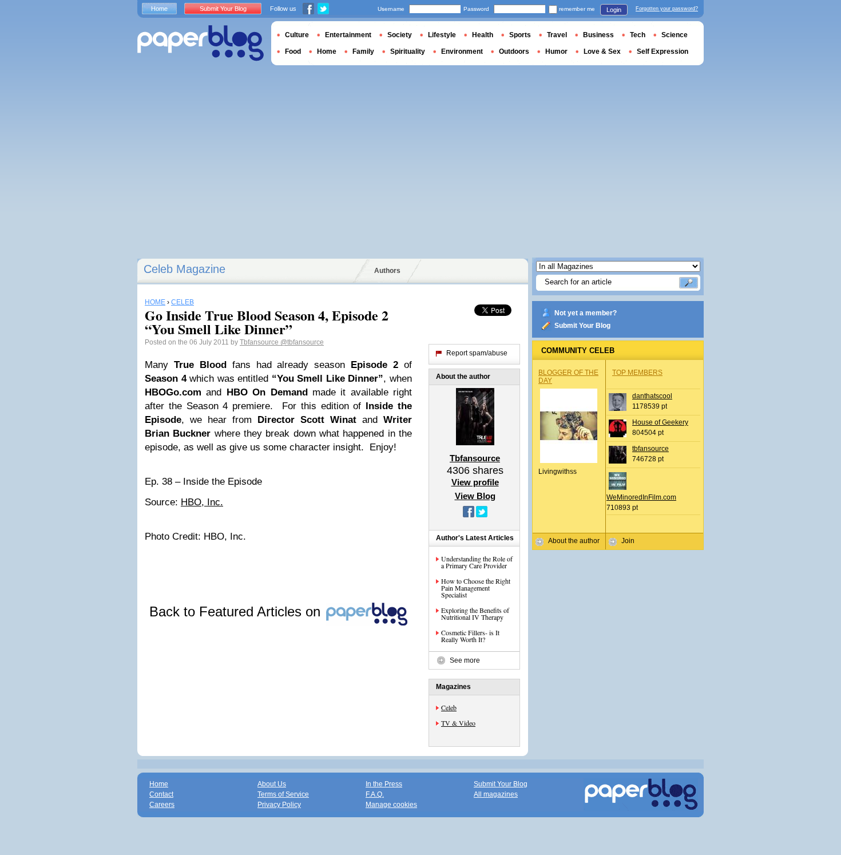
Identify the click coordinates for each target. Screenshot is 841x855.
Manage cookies (391, 805)
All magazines (496, 794)
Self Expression (662, 52)
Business (598, 35)
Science (674, 35)
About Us (271, 784)
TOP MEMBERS (637, 373)
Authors (387, 271)
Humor (556, 52)
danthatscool (652, 396)
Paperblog (200, 43)
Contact (161, 794)
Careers (161, 805)
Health (482, 35)
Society (399, 35)
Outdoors (514, 52)
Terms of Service (283, 794)
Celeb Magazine (184, 269)
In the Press (384, 784)
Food (293, 52)
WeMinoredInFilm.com (641, 497)
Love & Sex (602, 52)
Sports (520, 35)
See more (465, 660)
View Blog (475, 496)
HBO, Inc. (202, 502)
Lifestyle (442, 35)
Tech (637, 35)
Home (159, 8)
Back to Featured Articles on (236, 611)
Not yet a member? (585, 313)
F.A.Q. (375, 794)
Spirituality (407, 52)
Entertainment (348, 35)
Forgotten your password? (667, 8)
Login (613, 9)
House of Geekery (660, 422)
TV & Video (458, 722)
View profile (475, 482)
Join (627, 541)
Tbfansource (260, 342)
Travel (557, 35)
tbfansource (650, 449)
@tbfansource (302, 342)
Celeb (449, 707)
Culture (297, 35)
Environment (462, 52)
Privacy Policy (279, 805)
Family (363, 52)
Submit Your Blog (582, 326)
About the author (574, 541)
